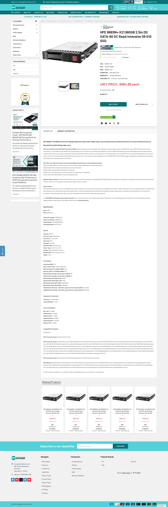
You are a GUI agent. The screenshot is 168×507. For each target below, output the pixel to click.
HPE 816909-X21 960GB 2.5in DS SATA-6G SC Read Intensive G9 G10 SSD (122, 411)
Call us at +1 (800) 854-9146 (22, 474)
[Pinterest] (118, 123)
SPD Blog (115, 12)
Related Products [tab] (51, 382)
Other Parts (17, 55)
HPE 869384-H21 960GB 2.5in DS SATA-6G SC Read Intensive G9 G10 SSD (99, 411)
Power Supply (17, 32)
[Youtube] (29, 480)
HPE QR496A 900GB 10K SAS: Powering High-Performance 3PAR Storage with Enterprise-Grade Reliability (25, 178)
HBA (14, 36)
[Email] (106, 123)
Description (48, 131)
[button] (142, 104)
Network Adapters (19, 40)
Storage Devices (18, 25)
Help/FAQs (50, 12)
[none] (70, 52)
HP (14, 65)
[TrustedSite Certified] (138, 2)
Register (145, 8)
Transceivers (17, 44)
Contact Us (38, 12)
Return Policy (90, 12)
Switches (16, 51)
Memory (15, 29)
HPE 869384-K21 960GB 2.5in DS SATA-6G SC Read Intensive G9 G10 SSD (75, 411)
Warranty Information (66, 131)
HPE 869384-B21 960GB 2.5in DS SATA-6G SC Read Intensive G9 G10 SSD (52, 411)
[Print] (110, 123)
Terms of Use (62, 12)
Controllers (17, 47)
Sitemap (45, 493)
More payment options (113, 109)
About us (27, 12)
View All (15, 73)
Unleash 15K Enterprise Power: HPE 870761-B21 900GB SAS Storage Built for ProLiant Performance (24, 136)
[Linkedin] (25, 480)
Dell (14, 69)
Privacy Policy (76, 12)
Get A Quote (15, 12)
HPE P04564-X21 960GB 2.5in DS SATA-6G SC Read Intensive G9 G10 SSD (145, 411)
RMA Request (104, 12)
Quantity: (104, 94)
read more (15, 151)
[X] (114, 123)
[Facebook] (102, 123)
